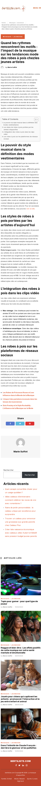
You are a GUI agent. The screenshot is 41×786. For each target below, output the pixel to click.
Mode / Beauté (19, 779)
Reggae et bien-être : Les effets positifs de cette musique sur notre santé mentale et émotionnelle (20, 650)
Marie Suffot (12, 67)
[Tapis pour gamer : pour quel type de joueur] (21, 579)
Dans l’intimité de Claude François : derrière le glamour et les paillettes (18, 746)
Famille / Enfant (6, 779)
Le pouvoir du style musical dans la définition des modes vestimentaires (20, 124)
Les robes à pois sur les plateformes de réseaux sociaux (21, 138)
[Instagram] (26, 765)
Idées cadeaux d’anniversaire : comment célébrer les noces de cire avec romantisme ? (20, 500)
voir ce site (30, 209)
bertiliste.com (20, 761)
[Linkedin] (23, 765)
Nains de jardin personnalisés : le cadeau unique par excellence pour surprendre (20, 510)
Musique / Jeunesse (13, 37)
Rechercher (8, 470)
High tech (20, 781)
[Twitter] (19, 765)
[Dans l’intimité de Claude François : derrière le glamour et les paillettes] (21, 724)
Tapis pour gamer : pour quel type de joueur (19, 602)
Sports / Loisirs (32, 779)
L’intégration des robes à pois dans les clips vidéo (19, 133)
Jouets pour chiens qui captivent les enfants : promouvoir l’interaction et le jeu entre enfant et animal (20, 699)
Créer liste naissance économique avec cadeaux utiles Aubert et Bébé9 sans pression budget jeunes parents (21, 532)
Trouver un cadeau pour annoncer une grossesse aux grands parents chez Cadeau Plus (20, 521)
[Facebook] (16, 765)
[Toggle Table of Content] (35, 119)
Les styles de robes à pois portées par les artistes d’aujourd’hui (18, 128)
